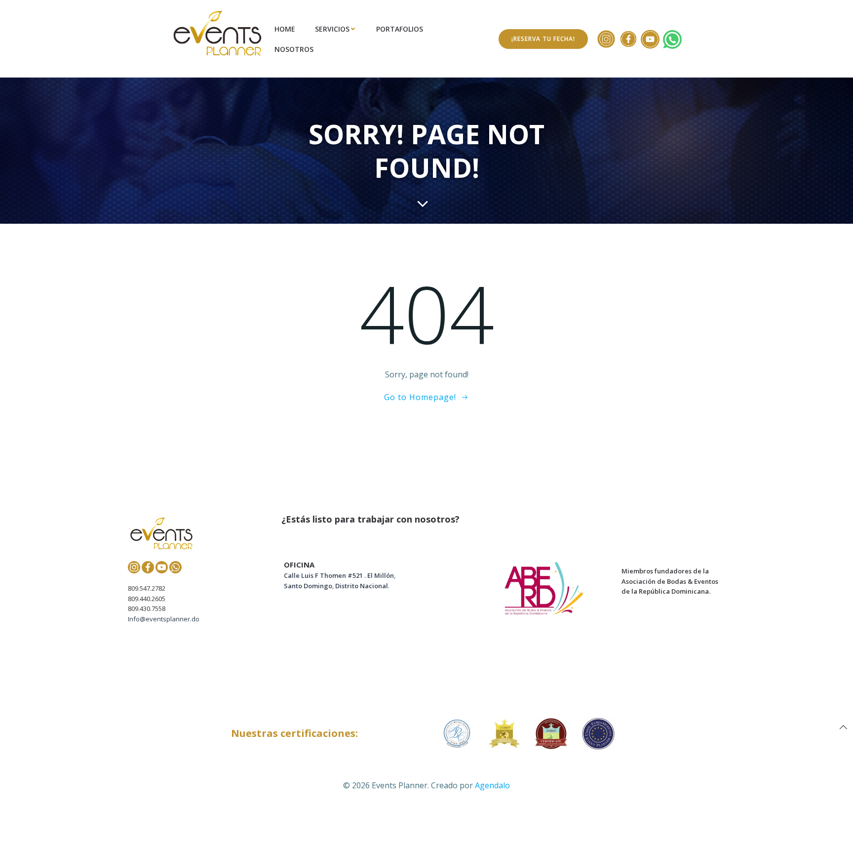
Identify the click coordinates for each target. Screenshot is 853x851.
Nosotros (293, 49)
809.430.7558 (146, 608)
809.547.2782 (146, 588)
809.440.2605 (146, 598)
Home (284, 29)
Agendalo (492, 785)
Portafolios (399, 29)
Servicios (332, 29)
